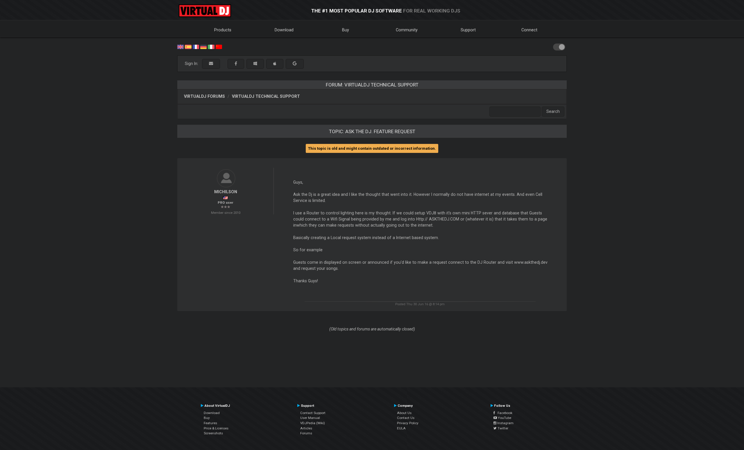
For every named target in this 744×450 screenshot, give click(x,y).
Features (210, 423)
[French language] (196, 46)
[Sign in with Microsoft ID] (255, 63)
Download (284, 30)
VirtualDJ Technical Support (266, 96)
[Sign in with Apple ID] (274, 63)
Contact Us (405, 418)
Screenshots (213, 433)
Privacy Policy (408, 423)
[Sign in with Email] (211, 63)
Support (468, 30)
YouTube (504, 418)
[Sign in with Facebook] (236, 63)
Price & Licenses (216, 428)
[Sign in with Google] (295, 63)
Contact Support (313, 413)
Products (222, 30)
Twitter (502, 428)
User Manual (310, 418)
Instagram (505, 423)
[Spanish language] (188, 46)
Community (407, 30)
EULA (401, 428)
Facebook (503, 413)
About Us (404, 413)
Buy (345, 30)
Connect (529, 30)
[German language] (203, 46)
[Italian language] (211, 46)
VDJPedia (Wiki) (312, 423)
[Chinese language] (219, 46)
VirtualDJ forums (204, 96)
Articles (306, 428)
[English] (180, 46)
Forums (306, 433)
